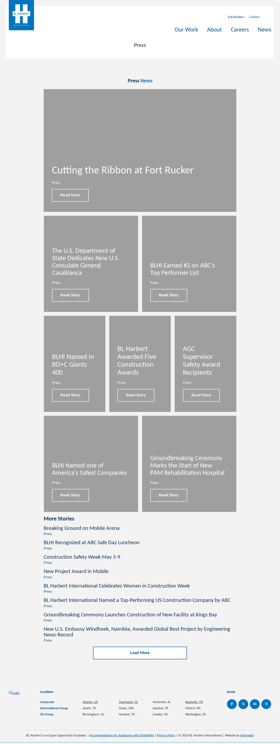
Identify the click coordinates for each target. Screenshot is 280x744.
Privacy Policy (166, 735)
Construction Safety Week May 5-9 (82, 557)
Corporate (47, 702)
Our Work (186, 30)
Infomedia (247, 735)
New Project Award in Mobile (76, 571)
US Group (46, 714)
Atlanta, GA (90, 702)
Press (48, 534)
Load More (140, 653)
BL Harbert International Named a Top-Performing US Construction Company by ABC (137, 600)
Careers (240, 30)
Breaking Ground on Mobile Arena (82, 528)
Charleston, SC (128, 702)
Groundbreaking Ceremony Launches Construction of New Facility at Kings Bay (130, 615)
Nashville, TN (194, 702)
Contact (254, 17)
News (264, 30)
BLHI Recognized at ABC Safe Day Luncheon (92, 543)
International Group (54, 708)
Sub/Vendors (236, 17)
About (214, 30)
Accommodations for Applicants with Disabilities (122, 735)
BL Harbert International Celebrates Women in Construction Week (117, 586)
